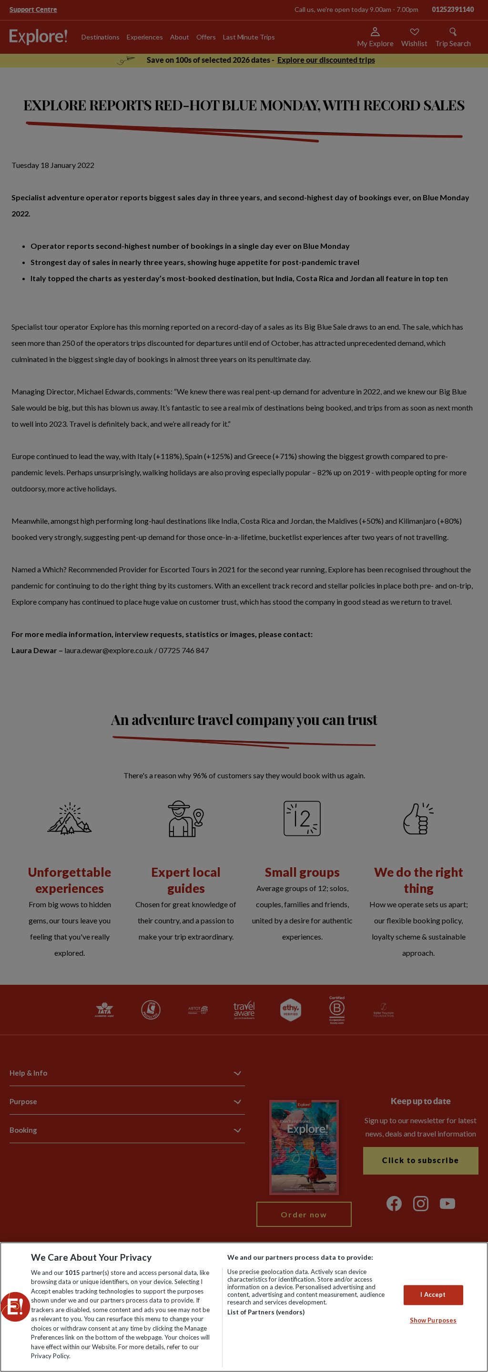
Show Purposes (433, 1320)
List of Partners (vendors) (266, 1312)
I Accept (433, 1295)
